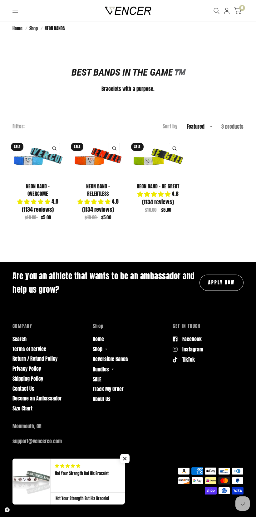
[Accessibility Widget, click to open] (7, 510)
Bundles (101, 369)
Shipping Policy (27, 378)
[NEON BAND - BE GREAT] (158, 157)
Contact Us (23, 388)
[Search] (216, 11)
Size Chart (22, 408)
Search (19, 339)
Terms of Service (29, 349)
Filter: (18, 126)
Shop (33, 28)
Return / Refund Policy (34, 358)
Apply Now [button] (221, 282)
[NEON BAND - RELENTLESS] (98, 157)
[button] (125, 458)
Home (17, 28)
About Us (102, 399)
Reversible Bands (110, 359)
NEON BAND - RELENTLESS (98, 190)
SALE (97, 379)
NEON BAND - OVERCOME (38, 190)
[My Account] (227, 11)
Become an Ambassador (37, 398)
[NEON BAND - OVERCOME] (38, 157)
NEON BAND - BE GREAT (158, 186)
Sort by (170, 126)
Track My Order (108, 389)
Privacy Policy (26, 368)
